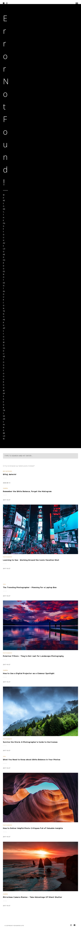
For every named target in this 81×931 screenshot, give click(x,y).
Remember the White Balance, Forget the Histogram (27, 491)
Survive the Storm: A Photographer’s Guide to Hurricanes (30, 742)
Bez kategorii (7, 471)
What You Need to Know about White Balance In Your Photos (31, 759)
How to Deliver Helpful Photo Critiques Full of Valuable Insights (33, 828)
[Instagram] (7, 3)
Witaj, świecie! (9, 474)
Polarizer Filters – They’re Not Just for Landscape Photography (33, 656)
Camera (5, 488)
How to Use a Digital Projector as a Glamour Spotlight (28, 673)
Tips (4, 584)
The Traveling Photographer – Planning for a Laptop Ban (30, 587)
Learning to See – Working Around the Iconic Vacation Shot (31, 560)
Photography (7, 557)
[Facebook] (4, 3)
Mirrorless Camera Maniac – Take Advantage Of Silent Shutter (32, 897)
